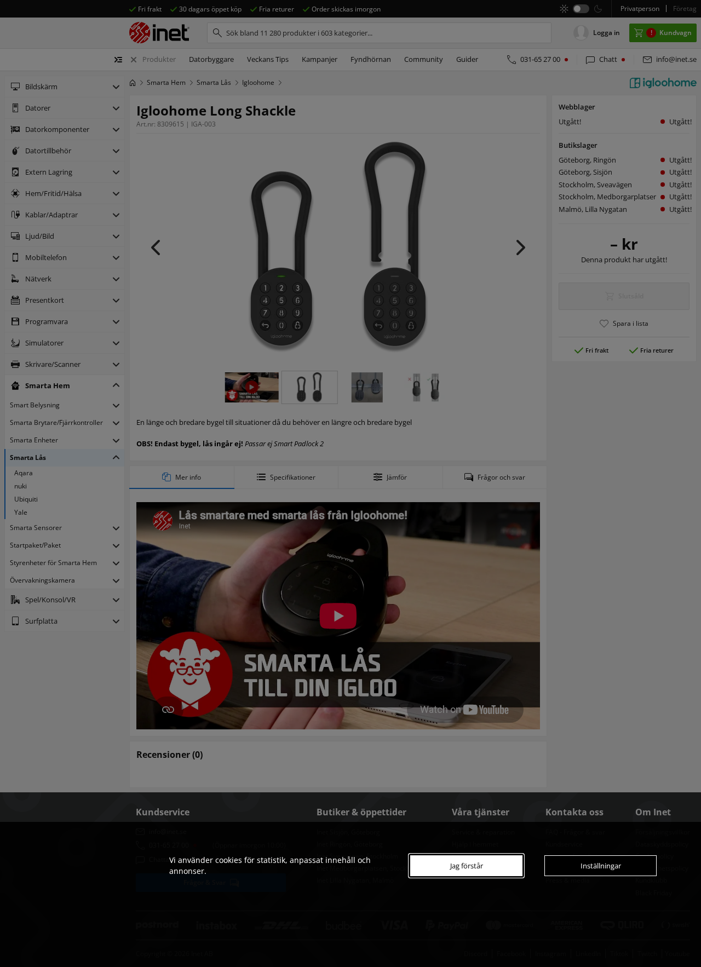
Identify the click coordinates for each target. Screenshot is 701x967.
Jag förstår (466, 866)
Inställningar (601, 866)
